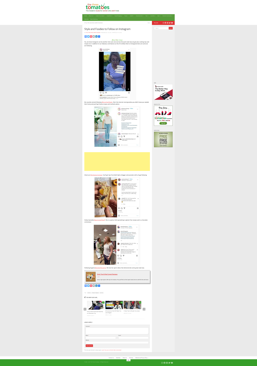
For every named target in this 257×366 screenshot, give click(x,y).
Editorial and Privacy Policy (141, 357)
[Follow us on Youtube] (172, 23)
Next (158, 15)
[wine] (163, 99)
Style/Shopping (118, 15)
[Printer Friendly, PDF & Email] (117, 40)
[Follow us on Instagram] (163, 23)
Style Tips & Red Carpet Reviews (93, 32)
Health (131, 15)
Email (119, 335)
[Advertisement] (117, 161)
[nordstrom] (163, 147)
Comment (88, 326)
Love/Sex (152, 15)
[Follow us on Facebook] (165, 23)
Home (85, 15)
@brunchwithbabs (107, 102)
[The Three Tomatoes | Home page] (101, 7)
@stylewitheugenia (100, 268)
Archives (131, 357)
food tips (89, 292)
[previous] (85, 309)
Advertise (118, 357)
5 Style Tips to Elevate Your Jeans (132, 311)
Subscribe (86, 19)
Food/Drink (109, 15)
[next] (144, 309)
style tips (101, 292)
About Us (91, 15)
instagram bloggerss (95, 292)
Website (87, 340)
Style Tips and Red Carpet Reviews (93, 23)
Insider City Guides (100, 15)
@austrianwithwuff (99, 220)
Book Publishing (93, 19)
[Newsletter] (163, 125)
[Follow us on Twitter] (170, 23)
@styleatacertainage (96, 175)
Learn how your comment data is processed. (111, 350)
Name (87, 335)
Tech (146, 15)
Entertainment (139, 15)
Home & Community (167, 15)
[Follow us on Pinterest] (167, 23)
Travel (125, 15)
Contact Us (111, 357)
